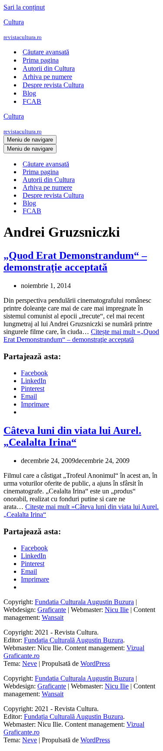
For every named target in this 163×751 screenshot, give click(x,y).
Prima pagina (41, 60)
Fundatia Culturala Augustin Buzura (84, 601)
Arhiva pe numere (47, 76)
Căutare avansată (46, 52)
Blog (29, 93)
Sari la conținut (24, 7)
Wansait (52, 617)
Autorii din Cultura (49, 68)
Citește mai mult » (81, 335)
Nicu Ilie (117, 609)
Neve (29, 663)
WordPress (95, 663)
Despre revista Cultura (53, 85)
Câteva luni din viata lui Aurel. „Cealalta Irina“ (72, 436)
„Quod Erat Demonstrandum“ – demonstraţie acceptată (75, 261)
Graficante (51, 609)
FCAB (32, 101)
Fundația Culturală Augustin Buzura (73, 640)
